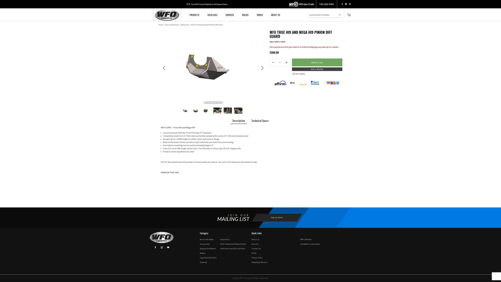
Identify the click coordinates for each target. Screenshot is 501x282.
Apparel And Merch (208, 248)
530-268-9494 (326, 4)
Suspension (225, 239)
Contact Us (256, 248)
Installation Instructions (310, 244)
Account (255, 244)
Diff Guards (185, 25)
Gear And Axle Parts (172, 25)
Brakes (202, 253)
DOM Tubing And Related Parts (233, 244)
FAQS (254, 253)
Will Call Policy (306, 239)
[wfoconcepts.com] (167, 15)
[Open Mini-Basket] (349, 15)
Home (161, 25)
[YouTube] (346, 4)
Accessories (205, 244)
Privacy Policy (257, 258)
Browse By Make (206, 239)
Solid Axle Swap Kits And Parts (232, 248)
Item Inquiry (300, 74)
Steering (203, 262)
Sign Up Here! (277, 218)
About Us (255, 239)
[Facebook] (342, 4)
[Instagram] (350, 4)
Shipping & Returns (259, 262)
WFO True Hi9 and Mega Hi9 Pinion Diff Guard (207, 25)
